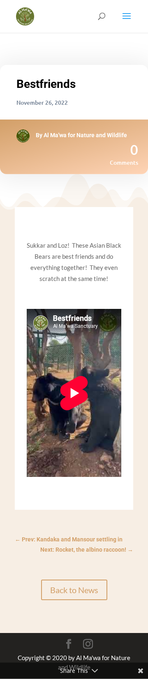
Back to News (74, 590)
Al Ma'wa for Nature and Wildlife (85, 135)
